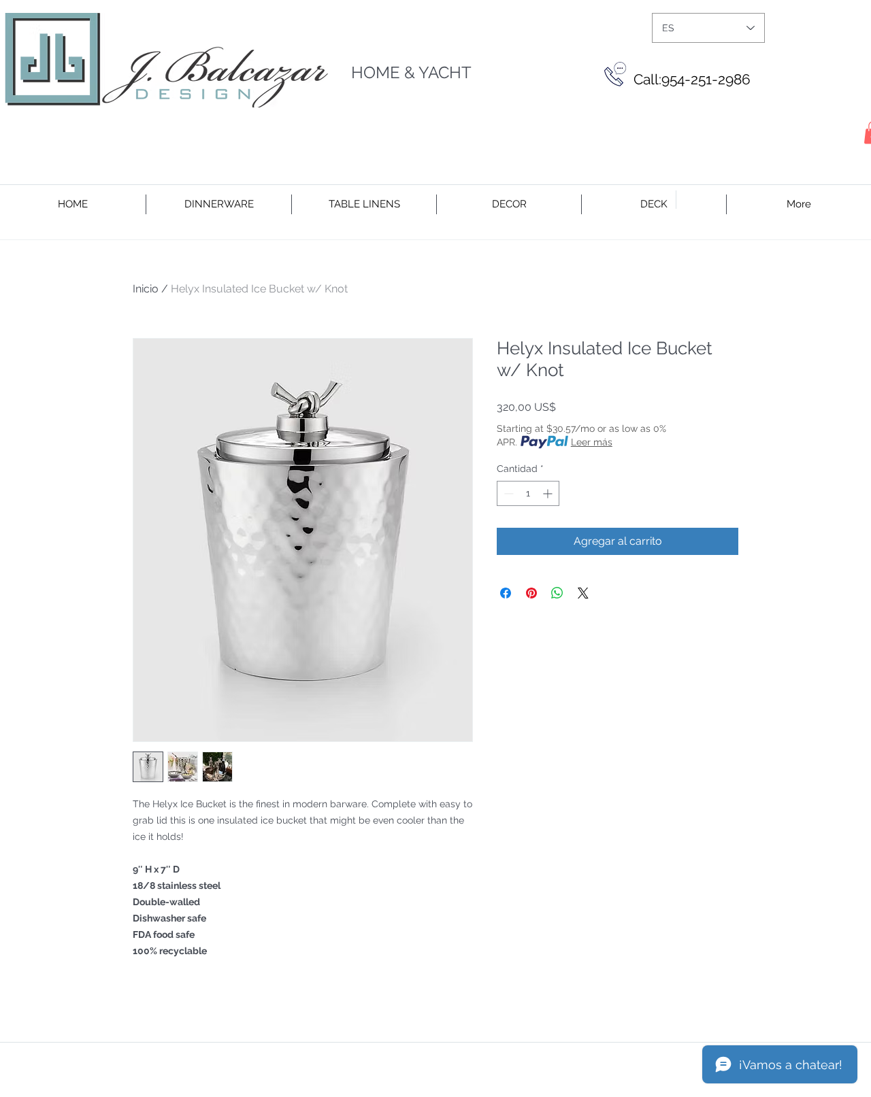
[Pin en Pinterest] (531, 593)
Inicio (146, 288)
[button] (218, 204)
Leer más (591, 442)
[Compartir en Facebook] (505, 593)
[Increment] (548, 493)
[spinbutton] (528, 493)
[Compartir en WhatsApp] (557, 593)
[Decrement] (507, 493)
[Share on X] (583, 593)
